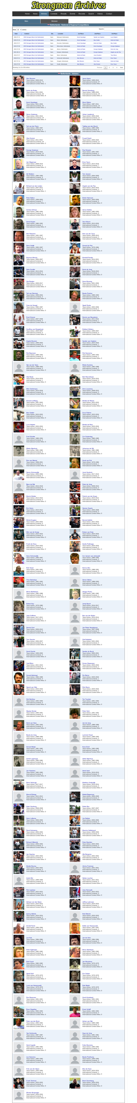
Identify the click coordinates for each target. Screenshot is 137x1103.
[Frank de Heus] (18, 551)
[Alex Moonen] (18, 86)
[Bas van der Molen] (75, 623)
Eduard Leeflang (32, 401)
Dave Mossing (87, 281)
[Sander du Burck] (75, 659)
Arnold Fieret (30, 926)
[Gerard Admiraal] (18, 682)
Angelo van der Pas (116, 52)
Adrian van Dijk (87, 1021)
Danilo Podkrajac (88, 544)
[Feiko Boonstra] (75, 1052)
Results (63, 14)
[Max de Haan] (75, 1076)
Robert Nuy (30, 604)
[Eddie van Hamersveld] (75, 933)
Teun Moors (114, 55)
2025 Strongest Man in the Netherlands (34, 40)
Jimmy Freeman (87, 866)
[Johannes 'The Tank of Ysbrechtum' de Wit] (75, 456)
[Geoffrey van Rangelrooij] (18, 336)
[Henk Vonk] (75, 778)
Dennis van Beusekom (90, 317)
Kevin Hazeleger (81, 37)
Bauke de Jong (31, 735)
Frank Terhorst (31, 1081)
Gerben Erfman (31, 210)
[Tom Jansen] (75, 181)
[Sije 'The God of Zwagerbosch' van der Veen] (18, 372)
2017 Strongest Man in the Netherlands (34, 61)
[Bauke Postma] (75, 300)
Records (82, 14)
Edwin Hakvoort (87, 198)
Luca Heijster (114, 37)
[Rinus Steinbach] (75, 957)
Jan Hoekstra (30, 771)
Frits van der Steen (32, 1069)
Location (60, 33)
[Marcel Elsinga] (18, 802)
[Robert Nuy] (18, 611)
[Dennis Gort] (18, 635)
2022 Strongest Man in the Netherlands (34, 49)
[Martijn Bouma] (18, 873)
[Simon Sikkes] (75, 587)
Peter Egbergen (31, 950)
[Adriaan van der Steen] (18, 909)
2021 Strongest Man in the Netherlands (34, 52)
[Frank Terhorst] (18, 1088)
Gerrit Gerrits (30, 651)
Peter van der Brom (33, 1021)
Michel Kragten (31, 520)
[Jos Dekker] (75, 825)
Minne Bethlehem (32, 592)
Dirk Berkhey (30, 699)
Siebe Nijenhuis (87, 759)
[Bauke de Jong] (18, 742)
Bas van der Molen (88, 615)
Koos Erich (86, 747)
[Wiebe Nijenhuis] (18, 456)
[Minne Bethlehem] (18, 599)
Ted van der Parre (32, 126)
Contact (109, 14)
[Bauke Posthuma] (75, 1064)
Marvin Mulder (31, 496)
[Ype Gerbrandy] (18, 1040)
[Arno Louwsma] (75, 396)
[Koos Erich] (75, 754)
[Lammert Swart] (75, 742)
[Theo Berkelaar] (18, 587)
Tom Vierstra (30, 639)
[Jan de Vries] (75, 945)
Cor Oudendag (87, 436)
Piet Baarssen (31, 353)
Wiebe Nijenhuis (31, 448)
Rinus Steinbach (87, 950)
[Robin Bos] (75, 814)
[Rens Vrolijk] (18, 253)
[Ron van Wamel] (18, 467)
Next (121, 67)
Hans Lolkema (31, 818)
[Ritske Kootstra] (75, 372)
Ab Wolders (30, 174)
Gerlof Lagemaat (32, 759)
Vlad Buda (29, 377)
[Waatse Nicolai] (18, 718)
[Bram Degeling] (18, 1016)
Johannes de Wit (88, 448)
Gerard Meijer (31, 747)
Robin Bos (85, 806)
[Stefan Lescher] (75, 885)
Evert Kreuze (30, 317)
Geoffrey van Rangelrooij (34, 329)
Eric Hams (29, 508)
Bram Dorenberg (88, 1081)
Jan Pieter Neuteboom (90, 627)
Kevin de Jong (114, 49)
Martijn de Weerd (88, 401)
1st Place (81, 33)
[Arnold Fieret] (18, 933)
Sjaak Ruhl (30, 973)
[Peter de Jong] (75, 491)
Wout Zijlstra (86, 102)
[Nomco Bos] (75, 575)
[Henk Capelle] (18, 1052)
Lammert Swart (87, 735)
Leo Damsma (30, 1057)
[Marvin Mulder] (18, 503)
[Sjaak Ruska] (75, 312)
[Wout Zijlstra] (75, 109)
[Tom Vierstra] (18, 647)
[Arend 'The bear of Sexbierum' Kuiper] (18, 229)
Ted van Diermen (32, 293)
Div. (52, 33)
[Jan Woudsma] (75, 969)
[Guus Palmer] (75, 420)
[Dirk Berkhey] (18, 706)
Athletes (44, 14)
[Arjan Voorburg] (18, 814)
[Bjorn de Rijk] (18, 491)
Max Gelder (97, 40)
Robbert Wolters (87, 329)
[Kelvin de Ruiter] (18, 98)
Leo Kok (29, 938)
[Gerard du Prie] (75, 253)
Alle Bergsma (86, 854)
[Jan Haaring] (18, 861)
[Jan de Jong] (75, 730)
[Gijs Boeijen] (18, 289)
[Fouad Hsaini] (75, 145)
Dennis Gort (30, 627)
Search (91, 14)
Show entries (19, 30)
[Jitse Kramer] (18, 145)
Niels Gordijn (30, 269)
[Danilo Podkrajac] (75, 551)
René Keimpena (31, 830)
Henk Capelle (30, 1045)
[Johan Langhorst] (75, 121)
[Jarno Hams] (75, 86)
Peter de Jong (87, 484)
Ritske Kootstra (87, 365)
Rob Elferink (86, 914)
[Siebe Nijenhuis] (75, 766)
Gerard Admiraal (31, 675)
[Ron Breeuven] (18, 1004)
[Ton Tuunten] (75, 706)
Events (72, 14)
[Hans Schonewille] (18, 563)
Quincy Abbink (31, 914)
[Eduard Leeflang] (18, 408)
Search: (101, 29)
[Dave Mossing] (75, 289)
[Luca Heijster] (18, 432)
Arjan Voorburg (31, 806)
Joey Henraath (87, 890)
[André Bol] (18, 885)
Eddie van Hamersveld (90, 926)
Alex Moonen (80, 58)
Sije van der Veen (32, 365)
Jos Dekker (86, 818)
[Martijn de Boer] (75, 432)
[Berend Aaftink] (75, 527)
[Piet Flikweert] (18, 241)
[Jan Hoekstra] (18, 778)
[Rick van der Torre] (75, 241)
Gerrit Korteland (87, 997)
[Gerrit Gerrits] (18, 658)
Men (26, 21)
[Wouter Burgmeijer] (18, 1100)
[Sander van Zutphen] (75, 348)
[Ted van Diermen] (18, 300)
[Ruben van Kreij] (75, 539)
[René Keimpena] (18, 837)
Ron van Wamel (31, 460)
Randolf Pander (87, 257)
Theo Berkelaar (31, 580)
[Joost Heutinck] (75, 479)
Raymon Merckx (31, 257)
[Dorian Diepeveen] (75, 670)
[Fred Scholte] (18, 444)
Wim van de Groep (32, 532)
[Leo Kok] (18, 945)
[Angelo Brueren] (18, 348)
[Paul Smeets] (75, 157)
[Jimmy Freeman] (75, 873)
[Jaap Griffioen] (18, 623)
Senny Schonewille (32, 472)
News (35, 14)
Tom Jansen (86, 174)
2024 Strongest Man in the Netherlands (34, 43)
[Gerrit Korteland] (75, 1004)
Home (27, 14)
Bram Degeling (31, 1009)
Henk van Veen (31, 723)
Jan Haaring (30, 854)
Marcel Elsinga (31, 794)
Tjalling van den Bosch (90, 126)
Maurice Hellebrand (89, 830)
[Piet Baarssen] (18, 360)
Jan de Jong (86, 723)
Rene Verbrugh (31, 782)
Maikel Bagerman (88, 794)
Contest (26, 33)
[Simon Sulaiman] (18, 121)
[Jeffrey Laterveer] (75, 909)
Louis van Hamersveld (33, 985)
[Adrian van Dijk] (75, 1028)
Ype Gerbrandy (31, 1033)
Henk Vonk (86, 771)
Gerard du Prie (87, 245)
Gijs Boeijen (30, 281)
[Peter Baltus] (18, 205)
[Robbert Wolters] (75, 336)
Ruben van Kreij (87, 532)
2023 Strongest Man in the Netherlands (34, 46)
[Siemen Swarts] (75, 515)
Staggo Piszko (87, 592)
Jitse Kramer (97, 64)
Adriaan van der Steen (34, 902)
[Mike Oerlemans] (18, 396)
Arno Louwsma (87, 389)
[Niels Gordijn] (18, 277)
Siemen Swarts (87, 508)
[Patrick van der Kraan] (75, 503)
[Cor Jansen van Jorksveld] (75, 563)
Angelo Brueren (31, 341)
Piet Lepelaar (30, 890)
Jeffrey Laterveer (88, 902)
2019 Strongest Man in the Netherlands (34, 55)
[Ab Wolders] (18, 181)
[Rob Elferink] (75, 921)
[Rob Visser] (18, 575)
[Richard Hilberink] (18, 849)
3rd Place (114, 33)
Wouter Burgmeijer (32, 1092)
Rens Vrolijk (30, 245)
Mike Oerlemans (31, 389)
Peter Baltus (30, 198)
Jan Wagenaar (31, 162)
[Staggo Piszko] (75, 599)
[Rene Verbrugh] (18, 790)
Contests (54, 14)
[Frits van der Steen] (18, 1076)
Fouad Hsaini (86, 138)
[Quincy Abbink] (18, 921)
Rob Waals (86, 985)
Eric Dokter (86, 973)
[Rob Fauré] (18, 969)
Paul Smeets (86, 150)
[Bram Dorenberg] (75, 1088)
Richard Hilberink (32, 842)
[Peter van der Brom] (18, 1028)
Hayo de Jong (87, 1033)
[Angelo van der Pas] (75, 193)
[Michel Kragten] (18, 527)
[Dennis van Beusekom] (75, 324)
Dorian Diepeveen (88, 663)
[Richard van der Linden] (18, 193)
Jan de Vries (86, 938)
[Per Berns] (75, 682)
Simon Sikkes (87, 580)
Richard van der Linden (34, 186)
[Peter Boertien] (75, 849)
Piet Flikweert (30, 234)
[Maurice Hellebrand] (75, 837)
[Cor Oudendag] (75, 444)
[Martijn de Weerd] (75, 408)
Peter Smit (85, 711)
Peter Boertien (87, 842)
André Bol (29, 878)
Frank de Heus (31, 544)
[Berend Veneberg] (75, 98)
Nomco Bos (86, 568)
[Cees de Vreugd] (18, 312)
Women (54, 21)
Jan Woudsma (87, 961)
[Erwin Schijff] (75, 1016)
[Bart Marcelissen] (75, 384)
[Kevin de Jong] (75, 277)
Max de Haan (87, 1069)
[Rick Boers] (75, 694)
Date (16, 33)
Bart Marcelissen (88, 377)
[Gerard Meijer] (18, 754)
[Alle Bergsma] (75, 861)
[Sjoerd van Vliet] (18, 694)
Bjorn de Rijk (30, 484)
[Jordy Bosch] (75, 611)
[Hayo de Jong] (75, 1040)
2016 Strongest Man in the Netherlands (34, 64)
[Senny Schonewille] (18, 479)
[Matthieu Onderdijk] (75, 790)
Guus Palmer (86, 413)
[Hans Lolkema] (18, 825)
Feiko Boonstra (87, 1045)
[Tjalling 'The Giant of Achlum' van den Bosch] (75, 133)
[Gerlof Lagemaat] (18, 766)
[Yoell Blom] (18, 670)
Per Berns (85, 675)
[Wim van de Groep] (18, 539)
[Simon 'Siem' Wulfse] (75, 217)
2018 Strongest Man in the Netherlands (34, 58)
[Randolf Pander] (75, 265)
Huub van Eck (87, 460)
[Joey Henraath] (75, 897)
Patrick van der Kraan (89, 496)
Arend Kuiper (30, 222)
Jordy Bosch (86, 604)
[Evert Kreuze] (18, 324)
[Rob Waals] (75, 993)
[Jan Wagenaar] (18, 169)
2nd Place (98, 33)
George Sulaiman (115, 46)
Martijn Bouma (31, 866)
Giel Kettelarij (86, 639)
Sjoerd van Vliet (31, 687)
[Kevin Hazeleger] (18, 109)
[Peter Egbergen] (18, 957)
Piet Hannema (87, 353)
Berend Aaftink (87, 520)
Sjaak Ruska (86, 305)
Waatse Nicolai (31, 711)
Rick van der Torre (88, 234)
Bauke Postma (87, 293)
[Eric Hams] (18, 515)
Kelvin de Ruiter (115, 40)
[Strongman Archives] (68, 10)
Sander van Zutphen (99, 37)
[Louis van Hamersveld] (18, 993)
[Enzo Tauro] (75, 169)
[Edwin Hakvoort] (75, 205)
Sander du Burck (88, 651)
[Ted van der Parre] (18, 133)
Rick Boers (86, 687)
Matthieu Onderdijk (88, 782)
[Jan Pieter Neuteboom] (75, 635)
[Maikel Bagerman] (75, 802)
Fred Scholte (30, 436)
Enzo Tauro (114, 58)
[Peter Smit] (75, 718)
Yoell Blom (29, 663)
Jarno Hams (86, 78)
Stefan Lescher (87, 878)
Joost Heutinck (97, 55)
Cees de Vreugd (31, 305)
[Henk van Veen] (18, 730)
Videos (100, 14)
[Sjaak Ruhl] (18, 981)
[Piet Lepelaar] (18, 897)
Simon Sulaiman (31, 114)
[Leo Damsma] (18, 1064)
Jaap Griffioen (31, 615)
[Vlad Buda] (18, 384)
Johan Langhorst (88, 114)
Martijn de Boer (87, 424)
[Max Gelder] (18, 420)
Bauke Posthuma (88, 1057)
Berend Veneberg (88, 90)
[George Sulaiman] (18, 157)
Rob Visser (30, 568)
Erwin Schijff (86, 1009)
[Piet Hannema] (75, 360)
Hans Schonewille (32, 556)
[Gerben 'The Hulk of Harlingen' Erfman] (18, 217)
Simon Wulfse (87, 210)
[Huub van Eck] (75, 468)
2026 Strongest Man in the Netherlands (34, 37)
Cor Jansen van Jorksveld (91, 556)
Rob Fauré (30, 961)
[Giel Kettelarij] (75, 647)
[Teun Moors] (75, 229)
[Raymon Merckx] (18, 265)
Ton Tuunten (86, 699)
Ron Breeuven (31, 997)
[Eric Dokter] (75, 981)
